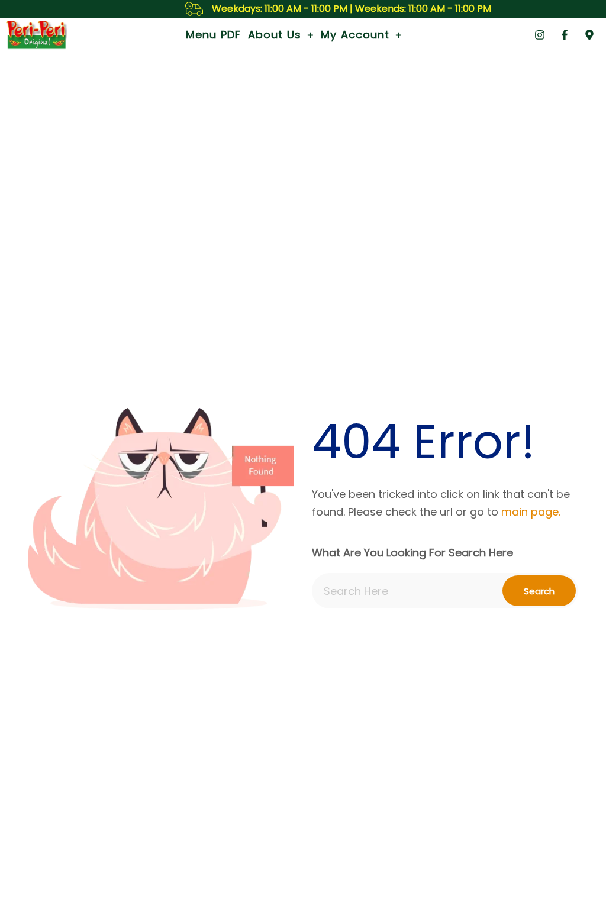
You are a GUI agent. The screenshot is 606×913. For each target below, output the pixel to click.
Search (539, 591)
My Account (355, 34)
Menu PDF (213, 34)
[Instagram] (539, 35)
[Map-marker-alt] (589, 35)
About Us (274, 34)
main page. (530, 511)
